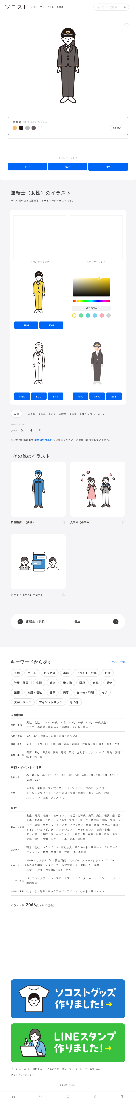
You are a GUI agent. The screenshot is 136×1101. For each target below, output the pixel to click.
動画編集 (31, 883)
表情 (29, 752)
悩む (37, 752)
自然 (96, 682)
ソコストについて (20, 1069)
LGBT (45, 722)
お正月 (30, 788)
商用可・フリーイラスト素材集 (47, 7)
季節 (66, 672)
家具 (88, 825)
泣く (72, 752)
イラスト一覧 (117, 662)
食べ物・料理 (85, 692)
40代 (81, 722)
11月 (29, 779)
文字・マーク (22, 702)
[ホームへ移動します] (13, 1096)
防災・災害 (64, 870)
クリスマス (57, 797)
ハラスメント (50, 847)
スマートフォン (65, 878)
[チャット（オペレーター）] (38, 561)
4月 (70, 775)
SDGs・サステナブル (39, 860)
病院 (91, 815)
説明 (117, 752)
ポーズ (32, 672)
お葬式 (82, 815)
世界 (99, 834)
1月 (49, 775)
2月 (57, 775)
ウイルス (61, 820)
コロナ (49, 820)
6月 (84, 775)
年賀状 (41, 788)
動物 (109, 682)
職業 (64, 414)
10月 (113, 775)
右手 (109, 744)
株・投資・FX (67, 852)
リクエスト (88, 414)
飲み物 (39, 820)
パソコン (31, 878)
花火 (99, 793)
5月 (77, 775)
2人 (35, 735)
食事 (29, 820)
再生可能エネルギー (67, 860)
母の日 (90, 788)
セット (84, 891)
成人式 (52, 788)
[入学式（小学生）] (97, 489)
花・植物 (88, 834)
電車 (74, 414)
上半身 (39, 744)
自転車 (81, 839)
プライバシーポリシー (23, 1074)
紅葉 (45, 797)
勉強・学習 (49, 852)
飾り (42, 891)
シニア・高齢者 (36, 727)
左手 (117, 744)
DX (113, 860)
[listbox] (91, 287)
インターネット (87, 878)
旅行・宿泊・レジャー (48, 839)
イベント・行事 (87, 672)
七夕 (91, 793)
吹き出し (31, 891)
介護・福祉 (35, 692)
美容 (66, 692)
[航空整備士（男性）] (38, 489)
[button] (15, 128)
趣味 (45, 834)
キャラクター (64, 834)
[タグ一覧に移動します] (68, 1096)
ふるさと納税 (34, 865)
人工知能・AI (83, 865)
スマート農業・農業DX (40, 870)
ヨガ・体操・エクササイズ (42, 825)
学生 (85, 727)
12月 (38, 779)
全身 (43, 414)
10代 (55, 722)
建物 (53, 682)
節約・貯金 (103, 829)
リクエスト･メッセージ (74, 1069)
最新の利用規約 (43, 439)
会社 (37, 847)
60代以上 (100, 722)
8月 (98, 775)
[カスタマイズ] (122, 1096)
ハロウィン (33, 797)
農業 (97, 865)
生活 (39, 682)
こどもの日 (60, 793)
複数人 (44, 735)
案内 (109, 752)
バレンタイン (75, 788)
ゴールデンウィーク (38, 793)
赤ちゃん (53, 727)
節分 (61, 788)
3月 (63, 775)
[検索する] (125, 7)
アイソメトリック (50, 702)
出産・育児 (33, 815)
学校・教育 (21, 682)
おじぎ (81, 752)
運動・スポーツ (111, 820)
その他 (74, 702)
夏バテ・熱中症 (89, 820)
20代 (63, 722)
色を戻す (116, 128)
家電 (97, 825)
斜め (66, 744)
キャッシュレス (84, 829)
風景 (77, 834)
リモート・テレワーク (104, 847)
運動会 (82, 793)
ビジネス (49, 672)
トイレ (30, 829)
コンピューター (108, 878)
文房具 (106, 825)
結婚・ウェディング (55, 815)
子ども (76, 727)
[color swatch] (74, 315)
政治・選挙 (111, 834)
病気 (99, 815)
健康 (53, 692)
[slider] (91, 301)
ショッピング (45, 829)
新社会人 (66, 847)
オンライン (33, 852)
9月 (105, 775)
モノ (105, 692)
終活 (72, 815)
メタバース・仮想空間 (59, 865)
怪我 (107, 815)
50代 (89, 722)
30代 (72, 722)
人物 (16, 413)
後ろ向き (98, 744)
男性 (29, 722)
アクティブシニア (72, 825)
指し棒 (39, 757)
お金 (107, 672)
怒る (64, 752)
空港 (29, 839)
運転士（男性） (37, 621)
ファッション (64, 829)
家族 (53, 735)
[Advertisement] (68, 147)
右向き (76, 744)
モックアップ (56, 891)
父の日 (100, 788)
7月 (91, 775)
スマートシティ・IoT (95, 860)
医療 (17, 692)
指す (29, 757)
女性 (33, 414)
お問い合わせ (97, 1069)
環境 (82, 682)
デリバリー (33, 834)
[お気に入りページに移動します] (95, 1096)
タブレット (46, 878)
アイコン (72, 891)
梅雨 (72, 793)
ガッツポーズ (96, 752)
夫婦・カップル (68, 735)
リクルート (81, 847)
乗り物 (67, 682)
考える (46, 752)
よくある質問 (52, 1069)
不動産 (82, 852)
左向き (86, 744)
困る (56, 752)
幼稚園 (65, 727)
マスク (73, 820)
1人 (102, 414)
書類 (115, 825)
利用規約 (37, 1069)
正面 (53, 414)
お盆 (107, 793)
